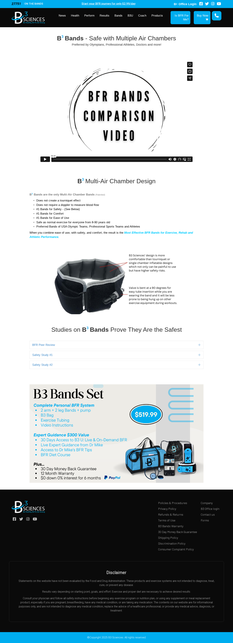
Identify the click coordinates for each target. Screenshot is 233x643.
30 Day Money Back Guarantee (177, 532)
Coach (142, 15)
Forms (205, 520)
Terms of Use (166, 520)
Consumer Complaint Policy (176, 549)
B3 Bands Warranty (170, 526)
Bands (118, 15)
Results (104, 15)
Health (75, 15)
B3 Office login (210, 509)
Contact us (208, 514)
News (62, 15)
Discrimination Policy (171, 543)
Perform (89, 15)
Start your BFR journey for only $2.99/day (108, 3)
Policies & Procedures (172, 503)
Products (157, 15)
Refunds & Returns (170, 514)
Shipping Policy (168, 537)
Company (207, 503)
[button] (199, 345)
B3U (130, 15)
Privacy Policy (167, 509)
